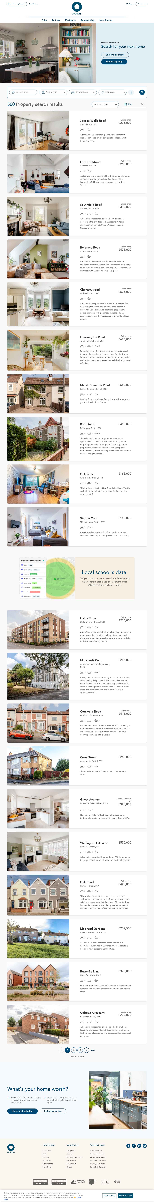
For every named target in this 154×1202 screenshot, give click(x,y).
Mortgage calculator (97, 1164)
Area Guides (33, 4)
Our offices (47, 1150)
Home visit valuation (97, 1154)
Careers (69, 1167)
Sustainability (71, 1160)
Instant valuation (96, 1150)
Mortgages (70, 20)
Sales (44, 20)
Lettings (56, 20)
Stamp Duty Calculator (98, 1167)
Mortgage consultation (98, 1160)
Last (93, 1050)
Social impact (71, 1164)
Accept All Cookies (125, 1195)
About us (70, 1154)
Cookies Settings (109, 1195)
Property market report (75, 1157)
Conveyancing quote (97, 1157)
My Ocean (130, 4)
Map (142, 104)
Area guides (71, 1150)
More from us (105, 20)
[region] (77, 1196)
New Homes (47, 1167)
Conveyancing (87, 20)
